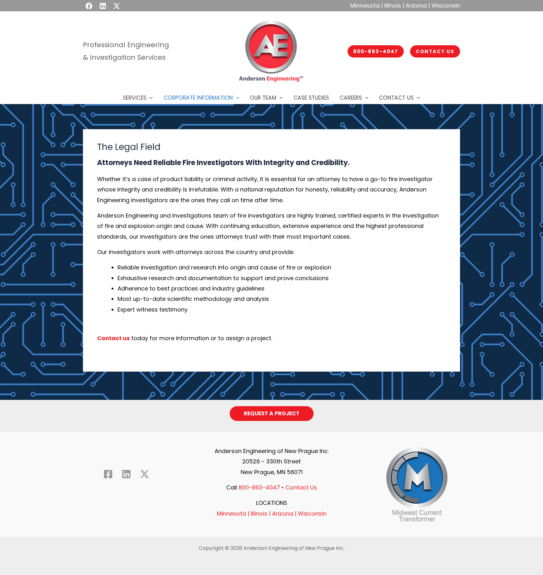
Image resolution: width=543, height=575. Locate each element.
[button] (376, 51)
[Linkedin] (102, 6)
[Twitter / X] (116, 6)
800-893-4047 (259, 487)
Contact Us (301, 487)
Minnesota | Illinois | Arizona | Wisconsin (405, 5)
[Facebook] (88, 6)
